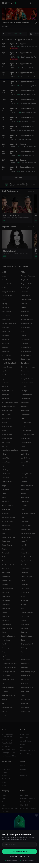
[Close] (36, 815)
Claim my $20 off (18, 851)
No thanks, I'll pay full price (19, 856)
